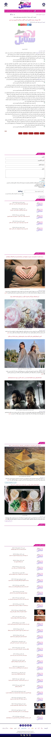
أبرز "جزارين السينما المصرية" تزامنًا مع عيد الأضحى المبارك (18, 680)
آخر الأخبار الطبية (8, 521)
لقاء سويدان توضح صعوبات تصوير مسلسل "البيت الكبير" (18, 222)
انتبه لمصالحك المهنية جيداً (18, 561)
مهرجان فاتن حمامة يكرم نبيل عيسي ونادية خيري (18, 655)
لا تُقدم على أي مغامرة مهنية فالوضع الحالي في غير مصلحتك (18, 586)
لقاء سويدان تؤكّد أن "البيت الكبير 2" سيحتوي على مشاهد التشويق (18, 216)
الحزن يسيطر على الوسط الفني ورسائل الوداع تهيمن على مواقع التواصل (18, 717)
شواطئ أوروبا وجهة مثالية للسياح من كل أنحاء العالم (18, 592)
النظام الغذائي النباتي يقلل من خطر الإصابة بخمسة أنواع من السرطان (25, 484)
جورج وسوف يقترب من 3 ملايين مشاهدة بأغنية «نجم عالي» (18, 711)
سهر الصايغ (39, 79)
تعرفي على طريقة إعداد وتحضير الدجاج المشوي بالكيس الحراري (18, 624)
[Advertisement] (25, 143)
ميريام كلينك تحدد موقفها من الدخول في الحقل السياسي (18, 605)
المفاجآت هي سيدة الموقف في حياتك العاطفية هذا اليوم (18, 574)
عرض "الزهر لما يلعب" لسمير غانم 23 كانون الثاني (18, 642)
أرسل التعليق (41, 196)
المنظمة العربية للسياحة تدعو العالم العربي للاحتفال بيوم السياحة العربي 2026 (25, 445)
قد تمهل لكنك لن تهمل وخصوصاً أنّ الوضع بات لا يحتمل (18, 555)
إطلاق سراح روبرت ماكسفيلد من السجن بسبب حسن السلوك (18, 649)
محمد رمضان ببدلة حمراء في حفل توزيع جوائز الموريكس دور (18, 599)
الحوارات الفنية (38, 14)
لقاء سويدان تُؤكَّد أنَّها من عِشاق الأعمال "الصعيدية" (18, 210)
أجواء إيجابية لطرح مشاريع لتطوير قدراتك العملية (18, 636)
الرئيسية (43, 14)
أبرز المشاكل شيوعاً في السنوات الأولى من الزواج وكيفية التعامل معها (24, 296)
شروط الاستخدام (42, 181)
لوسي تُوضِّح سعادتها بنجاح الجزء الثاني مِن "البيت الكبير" (18, 203)
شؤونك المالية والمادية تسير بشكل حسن (18, 567)
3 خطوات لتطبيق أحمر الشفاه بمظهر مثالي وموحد (18, 611)
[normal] (12, 14)
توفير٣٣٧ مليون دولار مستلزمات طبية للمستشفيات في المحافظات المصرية (18, 692)
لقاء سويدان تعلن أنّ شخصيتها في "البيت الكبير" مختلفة (18, 228)
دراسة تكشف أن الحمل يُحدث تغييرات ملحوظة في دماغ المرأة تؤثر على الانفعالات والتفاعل (24, 256)
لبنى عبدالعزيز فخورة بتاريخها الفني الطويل (18, 661)
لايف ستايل (42, 133)
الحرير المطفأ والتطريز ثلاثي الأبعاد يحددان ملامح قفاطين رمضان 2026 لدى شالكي (24, 336)
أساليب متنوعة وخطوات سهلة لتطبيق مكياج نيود (18, 705)
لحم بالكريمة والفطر (18, 686)
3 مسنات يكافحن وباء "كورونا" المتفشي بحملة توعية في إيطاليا (18, 630)
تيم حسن (20, 133)
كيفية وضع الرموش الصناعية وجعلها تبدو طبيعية (18, 617)
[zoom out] (14, 14)
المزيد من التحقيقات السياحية (10, 482)
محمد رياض (31, 133)
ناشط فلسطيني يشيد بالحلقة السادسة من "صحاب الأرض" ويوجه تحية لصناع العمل (25, 377)
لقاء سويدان (38, 52)
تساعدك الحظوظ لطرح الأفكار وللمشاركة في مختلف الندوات (18, 580)
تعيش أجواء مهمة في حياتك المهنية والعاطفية (18, 549)
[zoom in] (11, 14)
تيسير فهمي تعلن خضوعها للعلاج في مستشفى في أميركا (18, 667)
